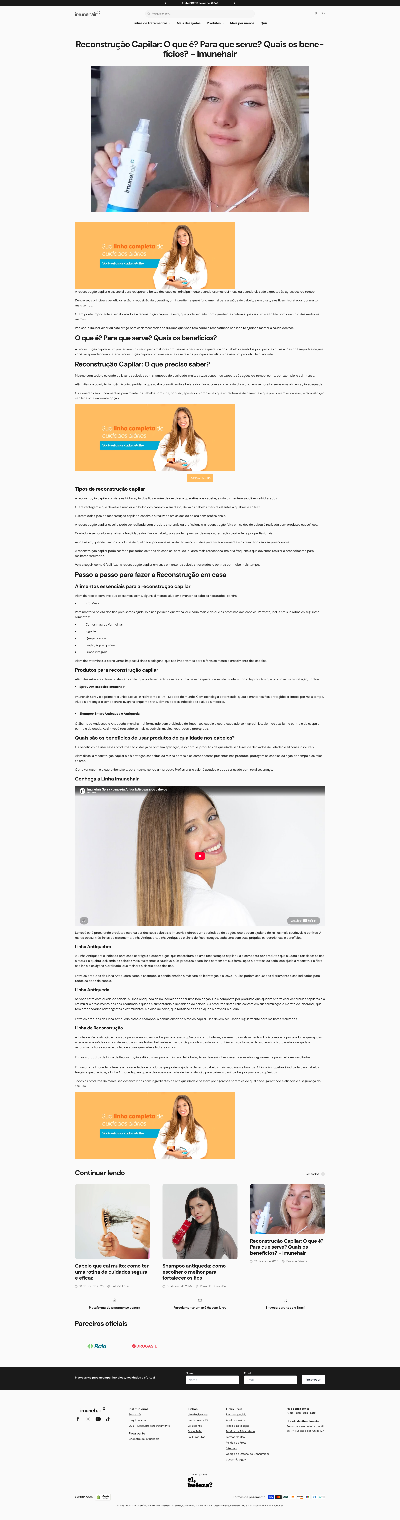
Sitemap (231, 1448)
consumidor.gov (236, 1459)
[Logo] (93, 1410)
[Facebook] (78, 1419)
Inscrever (313, 1379)
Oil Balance (195, 1425)
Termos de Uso (235, 1437)
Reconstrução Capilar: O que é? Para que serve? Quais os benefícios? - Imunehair (287, 1247)
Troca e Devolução (237, 1425)
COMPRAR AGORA (200, 478)
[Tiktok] (108, 1419)
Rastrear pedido (236, 1414)
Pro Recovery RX (198, 1420)
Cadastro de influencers (144, 1439)
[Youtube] (98, 1419)
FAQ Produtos (196, 1437)
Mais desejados (189, 23)
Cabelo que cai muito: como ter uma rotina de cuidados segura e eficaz (112, 1271)
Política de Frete (236, 1442)
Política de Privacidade (240, 1431)
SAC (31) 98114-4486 (303, 1413)
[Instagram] (88, 1419)
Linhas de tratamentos (150, 23)
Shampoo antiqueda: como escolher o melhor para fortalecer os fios (194, 1271)
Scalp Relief (195, 1431)
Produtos (214, 23)
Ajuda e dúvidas (236, 1420)
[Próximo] (234, 3)
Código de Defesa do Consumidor (247, 1454)
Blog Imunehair (138, 1420)
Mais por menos (242, 23)
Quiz (264, 23)
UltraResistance (198, 1414)
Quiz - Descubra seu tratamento (149, 1425)
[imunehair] (200, 255)
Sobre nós (135, 1414)
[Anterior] (165, 3)
